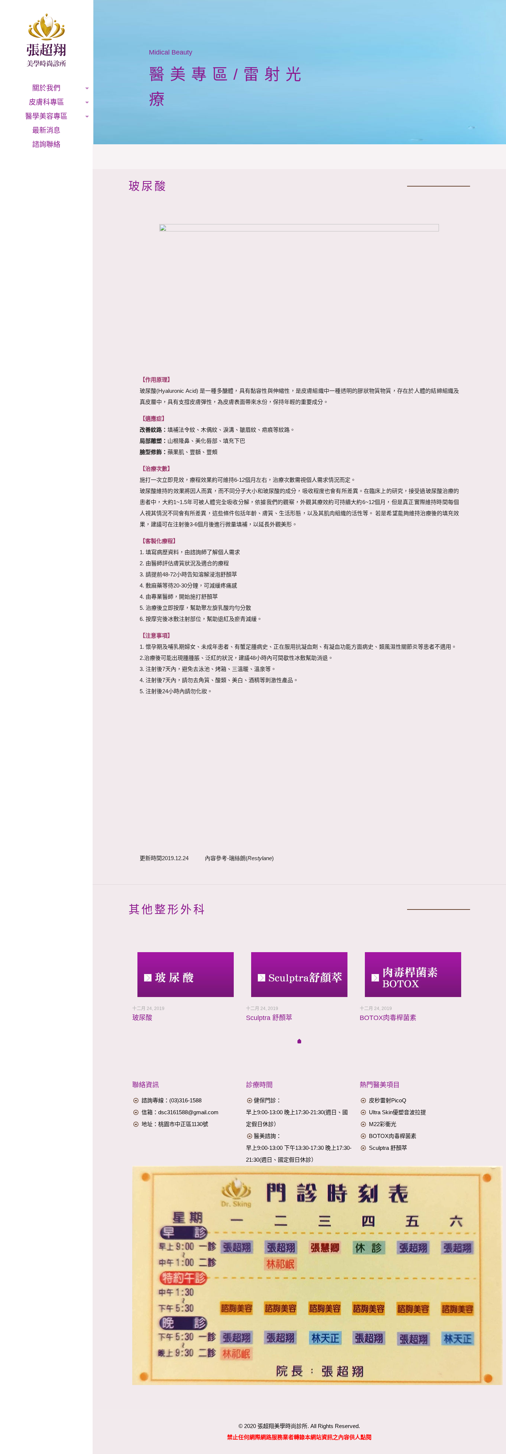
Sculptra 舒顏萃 (269, 1018)
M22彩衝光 (382, 1124)
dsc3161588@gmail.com (188, 1112)
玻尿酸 (142, 1018)
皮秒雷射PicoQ (387, 1100)
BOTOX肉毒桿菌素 (388, 1018)
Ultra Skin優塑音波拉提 (397, 1112)
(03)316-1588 (185, 1100)
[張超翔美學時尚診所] (46, 41)
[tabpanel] (185, 992)
